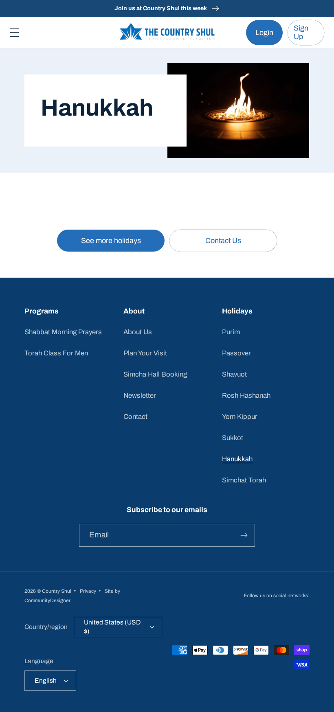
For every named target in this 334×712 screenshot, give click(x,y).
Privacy (88, 591)
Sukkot (232, 438)
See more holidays (111, 241)
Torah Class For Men (56, 353)
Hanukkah (237, 459)
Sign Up (301, 32)
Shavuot (234, 374)
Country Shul (56, 591)
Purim (231, 332)
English (46, 680)
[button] (15, 33)
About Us (137, 332)
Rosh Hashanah (246, 395)
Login (264, 32)
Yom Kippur (239, 417)
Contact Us (223, 241)
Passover (236, 353)
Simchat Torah (244, 480)
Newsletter (139, 395)
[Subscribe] (244, 535)
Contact (135, 417)
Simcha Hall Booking (155, 374)
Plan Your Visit (145, 353)
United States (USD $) (112, 627)
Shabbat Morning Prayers (63, 332)
